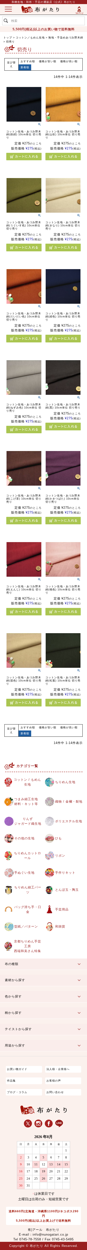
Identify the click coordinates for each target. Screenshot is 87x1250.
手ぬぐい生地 (24, 872)
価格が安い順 (47, 61)
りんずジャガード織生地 (27, 821)
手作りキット (65, 872)
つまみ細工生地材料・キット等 (26, 802)
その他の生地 (24, 838)
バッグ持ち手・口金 (27, 909)
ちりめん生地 (65, 782)
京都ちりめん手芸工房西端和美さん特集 (27, 946)
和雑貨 (60, 926)
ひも (58, 838)
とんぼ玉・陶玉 (67, 889)
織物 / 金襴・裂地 (68, 801)
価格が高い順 (69, 61)
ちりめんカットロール (27, 856)
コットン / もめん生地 (27, 782)
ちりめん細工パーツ (27, 890)
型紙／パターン (26, 926)
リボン (60, 855)
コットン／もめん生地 (30, 37)
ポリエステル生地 (68, 821)
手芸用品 (62, 909)
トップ (7, 37)
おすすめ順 (28, 61)
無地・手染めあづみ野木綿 (65, 37)
